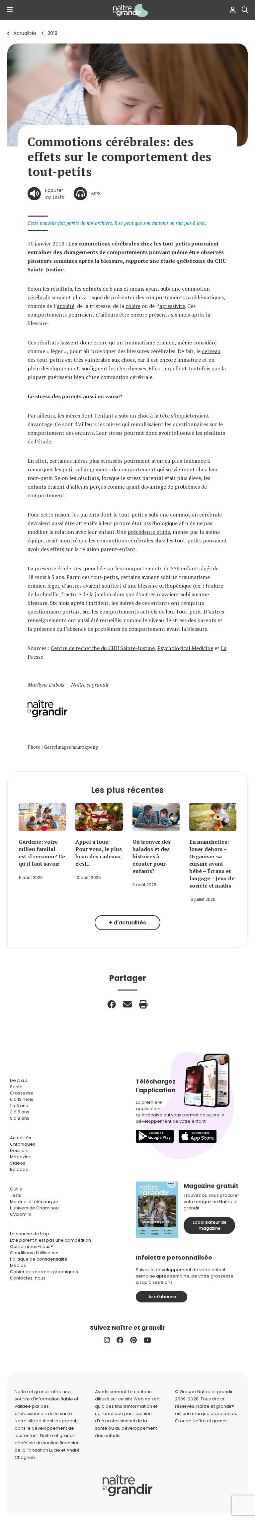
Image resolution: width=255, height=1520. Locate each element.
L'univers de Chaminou (34, 1208)
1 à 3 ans (19, 1105)
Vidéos (17, 1163)
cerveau (211, 351)
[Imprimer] (143, 1004)
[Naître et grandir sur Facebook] (120, 1340)
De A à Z (19, 1080)
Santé (16, 1087)
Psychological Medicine (185, 648)
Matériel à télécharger (34, 1201)
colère (133, 306)
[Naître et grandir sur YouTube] (147, 1340)
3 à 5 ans (19, 1112)
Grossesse (21, 1093)
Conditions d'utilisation (34, 1253)
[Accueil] (127, 10)
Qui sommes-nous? (31, 1246)
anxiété (65, 306)
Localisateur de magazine (209, 1225)
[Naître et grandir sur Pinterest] (133, 1340)
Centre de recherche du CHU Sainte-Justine (103, 648)
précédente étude (149, 531)
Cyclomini (20, 1214)
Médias (18, 1265)
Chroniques (22, 1144)
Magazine (21, 1157)
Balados (19, 1169)
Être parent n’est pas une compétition (50, 1240)
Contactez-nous (27, 1278)
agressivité (172, 306)
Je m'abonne (161, 1296)
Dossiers (19, 1150)
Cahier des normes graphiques (44, 1272)
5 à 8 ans (19, 1118)
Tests (15, 1195)
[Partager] (111, 1004)
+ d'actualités (127, 922)
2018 (52, 33)
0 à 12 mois (21, 1099)
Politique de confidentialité (38, 1259)
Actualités (25, 33)
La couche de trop (29, 1234)
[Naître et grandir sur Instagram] (107, 1340)
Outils (16, 1189)
